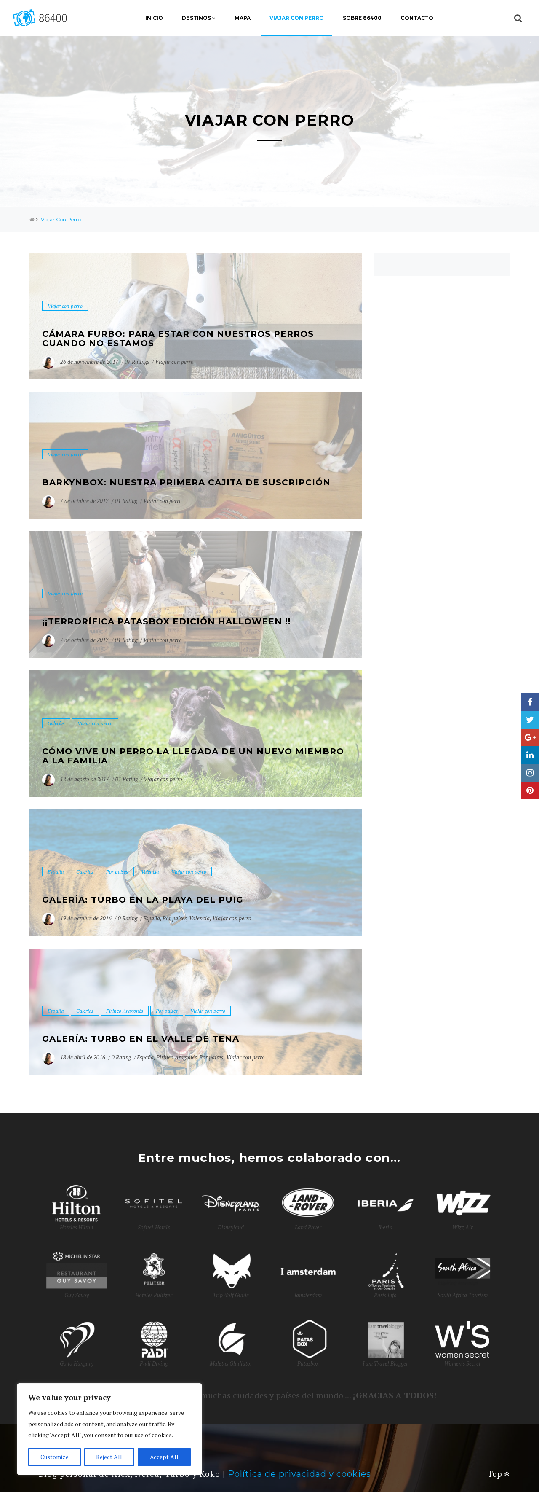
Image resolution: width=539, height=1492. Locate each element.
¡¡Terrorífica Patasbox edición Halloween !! (166, 621)
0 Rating (127, 918)
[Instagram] (530, 773)
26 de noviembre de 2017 (90, 362)
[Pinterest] (530, 790)
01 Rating (126, 501)
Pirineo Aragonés (124, 1011)
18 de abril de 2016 (83, 1057)
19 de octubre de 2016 (86, 918)
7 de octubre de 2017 (85, 501)
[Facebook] (530, 702)
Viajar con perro (297, 18)
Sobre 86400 (362, 18)
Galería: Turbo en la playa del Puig (142, 900)
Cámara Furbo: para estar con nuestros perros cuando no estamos (178, 338)
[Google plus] (530, 737)
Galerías (56, 723)
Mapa (243, 18)
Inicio (154, 18)
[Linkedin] (530, 755)
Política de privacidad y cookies (299, 1474)
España (56, 871)
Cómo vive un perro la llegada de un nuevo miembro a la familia (193, 756)
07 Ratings (137, 362)
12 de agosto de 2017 (85, 779)
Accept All (164, 1457)
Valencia (150, 871)
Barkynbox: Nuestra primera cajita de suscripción (186, 482)
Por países (117, 871)
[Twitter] (530, 720)
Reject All (109, 1457)
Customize (54, 1457)
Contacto (416, 18)
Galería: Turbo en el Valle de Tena (140, 1039)
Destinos (196, 18)
